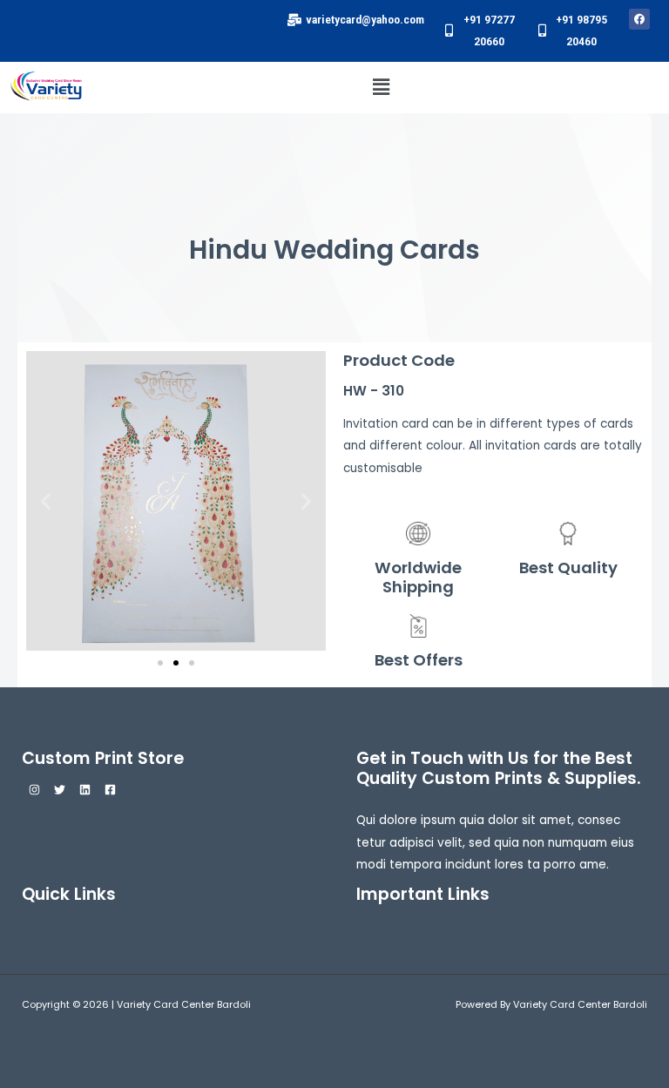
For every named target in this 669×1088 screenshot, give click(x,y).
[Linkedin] (85, 789)
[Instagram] (34, 789)
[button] (381, 87)
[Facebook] (110, 789)
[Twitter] (59, 789)
